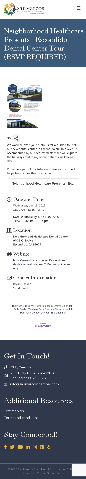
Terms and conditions (21, 418)
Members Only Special (40, 309)
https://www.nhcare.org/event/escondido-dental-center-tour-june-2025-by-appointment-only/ (42, 264)
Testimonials (14, 411)
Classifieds (61, 309)
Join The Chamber (56, 312)
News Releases (43, 306)
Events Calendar (63, 306)
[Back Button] (9, 139)
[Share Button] (16, 138)
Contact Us (38, 312)
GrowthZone (55, 473)
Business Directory (22, 306)
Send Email (20, 288)
